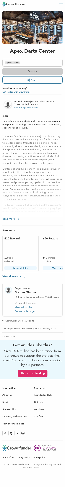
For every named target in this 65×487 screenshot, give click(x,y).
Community (11, 320)
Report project (9, 336)
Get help (39, 402)
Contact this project (26, 311)
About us (7, 394)
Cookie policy (38, 457)
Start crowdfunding (32, 373)
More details (20, 268)
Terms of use (8, 457)
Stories (6, 402)
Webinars (39, 409)
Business (22, 320)
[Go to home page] (13, 4)
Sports (31, 320)
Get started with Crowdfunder (16, 91)
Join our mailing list (13, 423)
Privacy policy (23, 457)
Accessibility (9, 409)
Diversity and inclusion (14, 416)
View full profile (23, 307)
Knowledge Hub (43, 394)
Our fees (38, 416)
